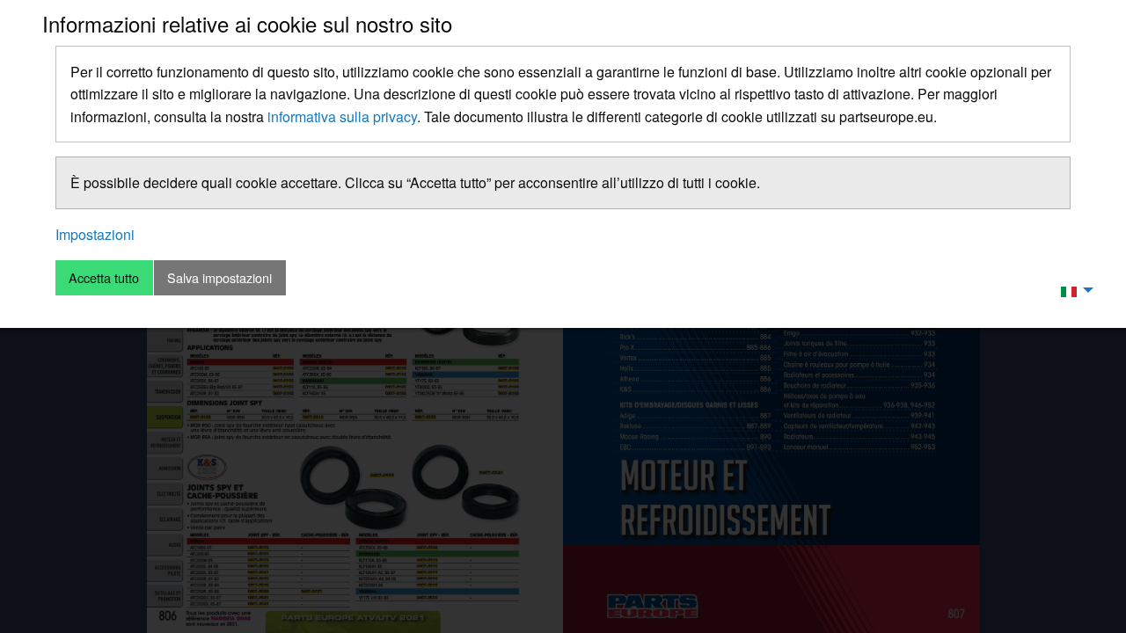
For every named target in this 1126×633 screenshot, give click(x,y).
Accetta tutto (104, 277)
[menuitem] (1072, 290)
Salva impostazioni (219, 277)
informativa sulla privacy (342, 116)
